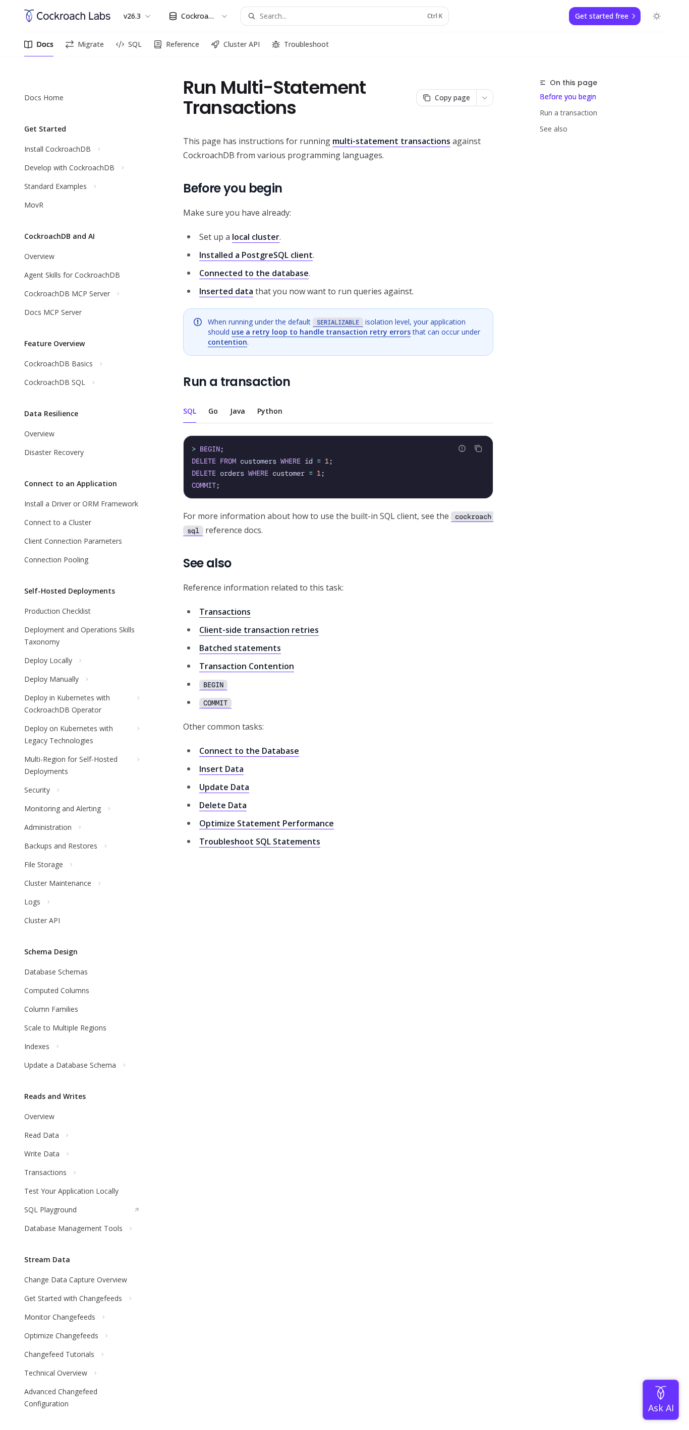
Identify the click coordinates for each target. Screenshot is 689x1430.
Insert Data (221, 768)
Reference (182, 44)
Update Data (224, 787)
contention (227, 342)
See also (553, 129)
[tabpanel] (338, 486)
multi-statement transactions (391, 141)
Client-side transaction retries (259, 629)
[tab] (189, 410)
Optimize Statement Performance (266, 823)
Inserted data (226, 291)
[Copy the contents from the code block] (478, 448)
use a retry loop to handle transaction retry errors (321, 332)
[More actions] (484, 97)
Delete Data (223, 805)
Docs (44, 44)
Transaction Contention (246, 666)
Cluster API (241, 44)
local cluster (255, 236)
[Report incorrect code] (462, 448)
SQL (135, 44)
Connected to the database (254, 273)
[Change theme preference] (657, 16)
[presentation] (88, 743)
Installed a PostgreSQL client (256, 255)
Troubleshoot (306, 44)
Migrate (91, 44)
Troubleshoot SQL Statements (259, 841)
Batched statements (240, 648)
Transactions (225, 611)
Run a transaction (568, 112)
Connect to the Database (249, 750)
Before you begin (568, 96)
